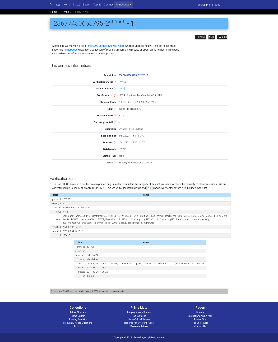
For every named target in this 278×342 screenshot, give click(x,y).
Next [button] (211, 37)
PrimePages (70, 49)
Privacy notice (156, 337)
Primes (55, 5)
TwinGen (141, 95)
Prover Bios (200, 319)
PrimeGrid (152, 95)
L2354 (122, 95)
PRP (149, 188)
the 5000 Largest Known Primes (106, 45)
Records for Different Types (139, 323)
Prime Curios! (78, 316)
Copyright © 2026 (123, 337)
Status (76, 4)
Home (67, 4)
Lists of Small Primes (139, 319)
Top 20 (97, 4)
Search (87, 4)
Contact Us (200, 326)
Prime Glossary (78, 312)
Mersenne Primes (139, 326)
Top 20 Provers (200, 323)
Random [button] (222, 37)
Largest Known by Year (200, 316)
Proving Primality (78, 319)
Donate (200, 312)
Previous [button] (200, 37)
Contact (108, 4)
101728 (122, 149)
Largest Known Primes (139, 312)
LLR (160, 95)
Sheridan (131, 95)
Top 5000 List (139, 316)
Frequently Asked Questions (77, 323)
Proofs (78, 326)
